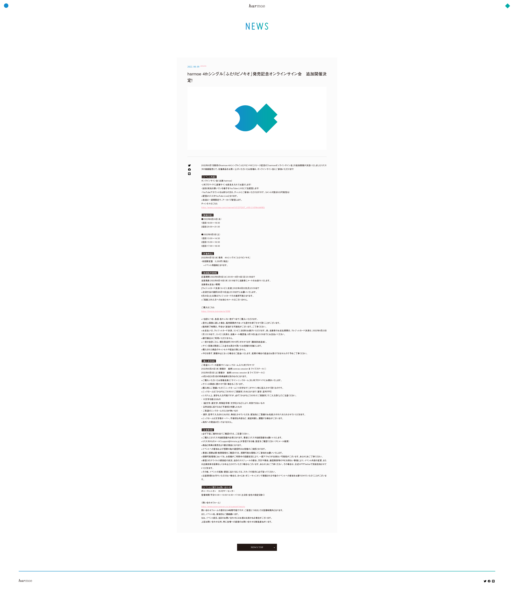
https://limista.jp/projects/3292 (215, 311)
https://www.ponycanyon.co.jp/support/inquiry (223, 506)
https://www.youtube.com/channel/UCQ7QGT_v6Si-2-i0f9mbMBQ (233, 207)
